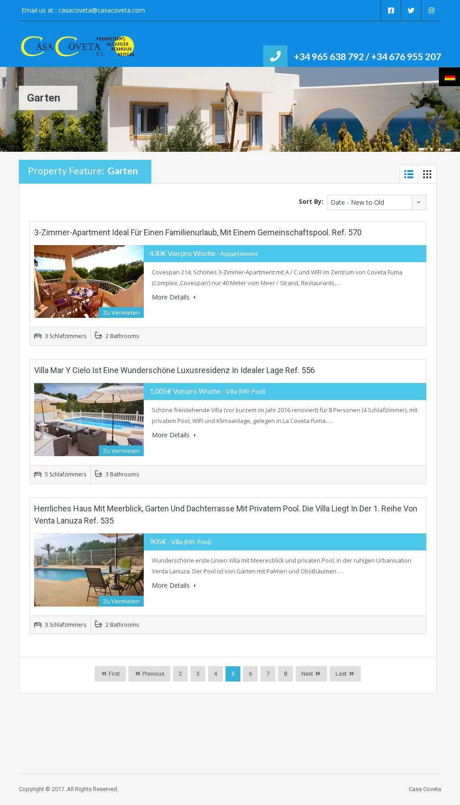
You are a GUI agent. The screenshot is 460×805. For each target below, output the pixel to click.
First (113, 673)
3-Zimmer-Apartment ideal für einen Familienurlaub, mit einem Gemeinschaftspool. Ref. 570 (198, 232)
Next (307, 673)
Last (341, 673)
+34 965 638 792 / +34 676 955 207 (367, 56)
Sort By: (311, 201)
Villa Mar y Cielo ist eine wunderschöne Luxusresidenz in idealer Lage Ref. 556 (174, 370)
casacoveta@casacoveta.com (101, 10)
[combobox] (376, 202)
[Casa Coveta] (77, 51)
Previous (152, 673)
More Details (171, 297)
